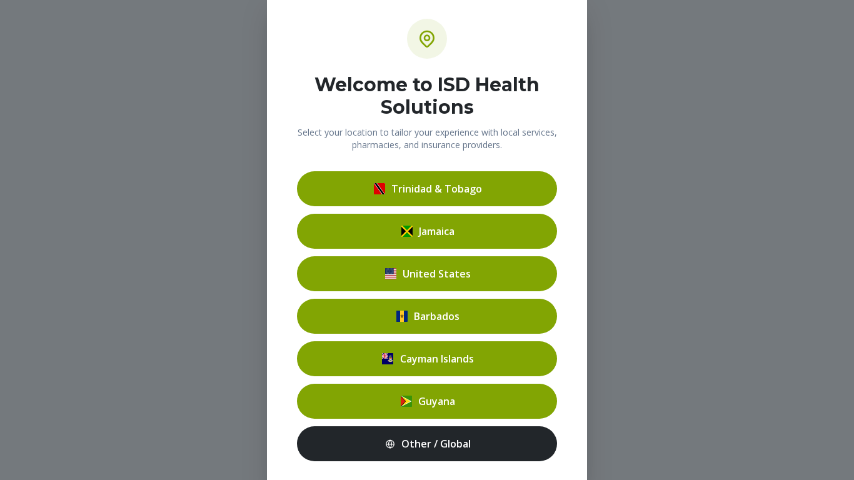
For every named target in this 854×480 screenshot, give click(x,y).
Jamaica (437, 231)
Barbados (437, 316)
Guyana (436, 401)
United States (437, 274)
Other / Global (436, 444)
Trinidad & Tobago (436, 189)
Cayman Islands (437, 359)
